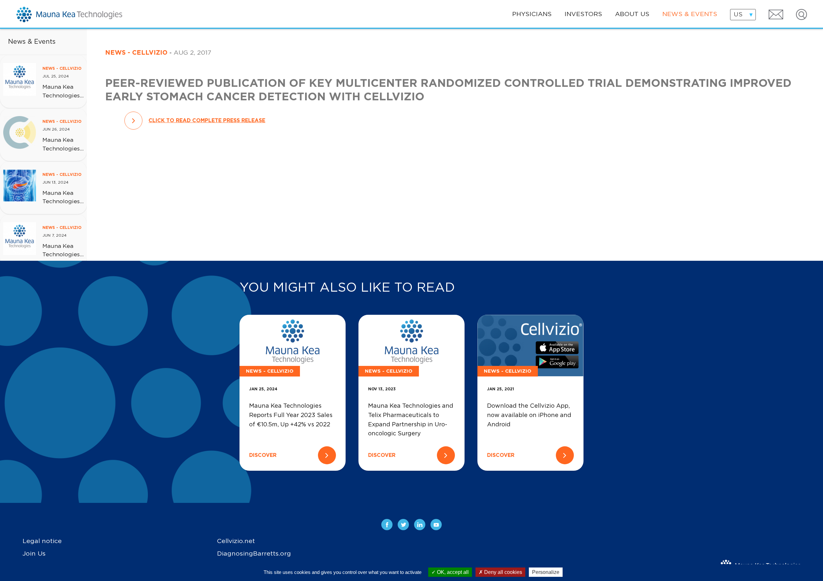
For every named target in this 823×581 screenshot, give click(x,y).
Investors (583, 14)
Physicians (532, 14)
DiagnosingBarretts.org (254, 553)
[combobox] (743, 14)
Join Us (34, 553)
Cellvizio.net (236, 541)
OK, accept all (452, 572)
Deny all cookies (502, 572)
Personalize (545, 572)
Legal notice (42, 541)
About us (632, 14)
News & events (689, 14)
